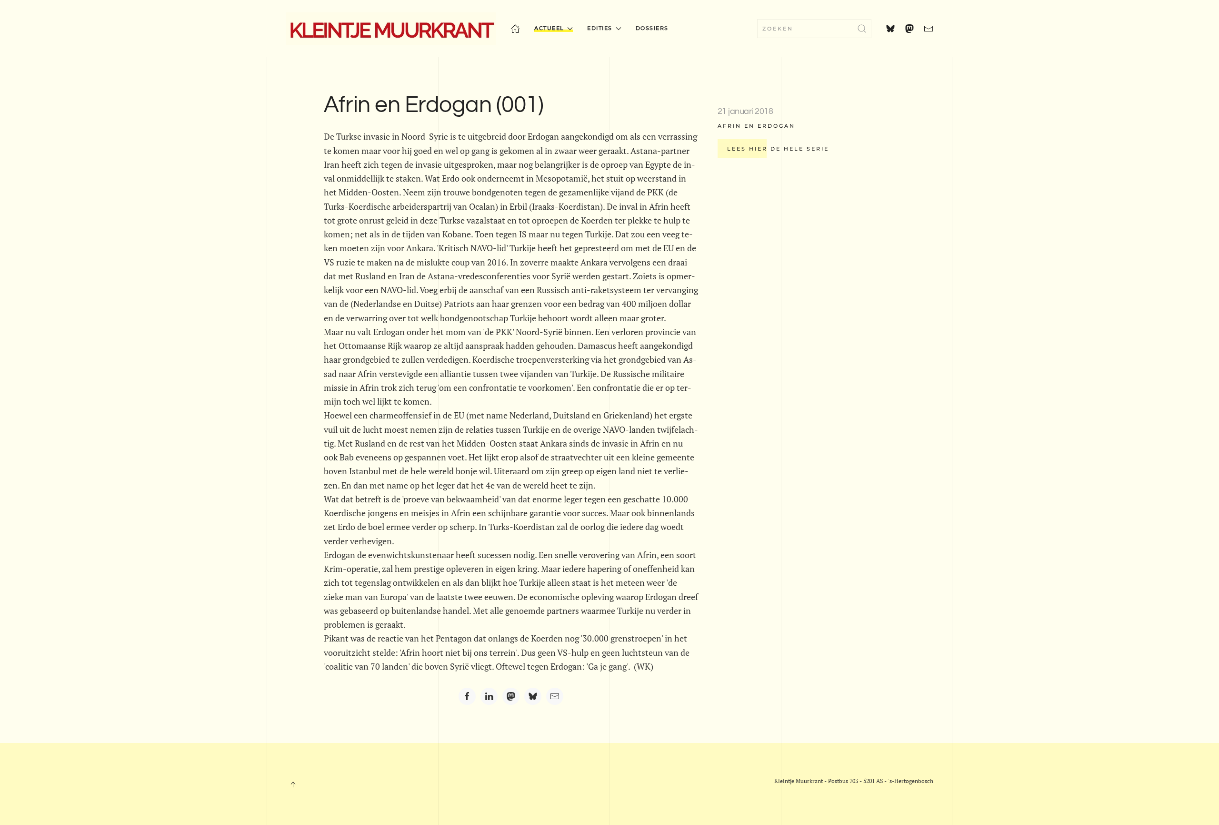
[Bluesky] (532, 696)
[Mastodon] (511, 696)
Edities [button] (599, 28)
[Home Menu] (515, 29)
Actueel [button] (549, 28)
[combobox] (814, 28)
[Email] (554, 696)
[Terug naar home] (391, 29)
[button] (293, 784)
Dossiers (652, 28)
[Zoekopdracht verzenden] (861, 28)
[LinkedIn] (489, 696)
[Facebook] (467, 696)
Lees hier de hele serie (778, 148)
